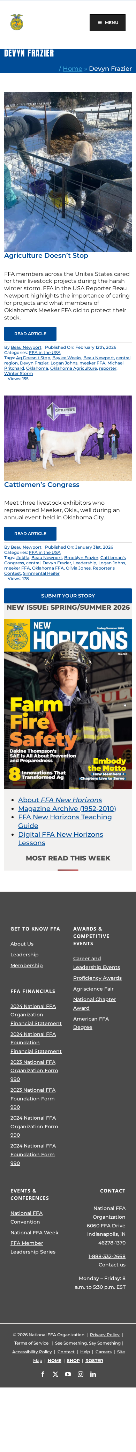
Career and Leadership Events (96, 962)
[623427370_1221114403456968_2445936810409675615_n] (68, 95)
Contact (66, 1351)
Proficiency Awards (97, 978)
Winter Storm (18, 373)
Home (72, 68)
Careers (104, 1351)
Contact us (112, 1265)
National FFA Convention (26, 1217)
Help (85, 1351)
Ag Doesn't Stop (33, 357)
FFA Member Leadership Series (32, 1247)
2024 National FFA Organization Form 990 (34, 1126)
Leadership (84, 562)
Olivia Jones (78, 568)
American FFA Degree (91, 1023)
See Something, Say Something (88, 1343)
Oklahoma (37, 368)
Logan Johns (64, 363)
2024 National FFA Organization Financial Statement (36, 1014)
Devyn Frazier (34, 363)
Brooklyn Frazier (81, 557)
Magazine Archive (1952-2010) (67, 809)
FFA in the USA (45, 352)
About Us (21, 944)
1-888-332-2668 (107, 1256)
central (33, 562)
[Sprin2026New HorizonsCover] (68, 622)
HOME (54, 1360)
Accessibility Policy (32, 1351)
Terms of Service (31, 1343)
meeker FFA (92, 363)
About (60, 800)
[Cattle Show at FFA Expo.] (68, 399)
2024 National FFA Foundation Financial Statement (36, 1042)
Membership (26, 965)
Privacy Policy (105, 1334)
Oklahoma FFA (48, 568)
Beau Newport (26, 347)
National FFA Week (34, 1232)
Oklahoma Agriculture (73, 368)
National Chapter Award (94, 1003)
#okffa (22, 557)
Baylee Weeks (66, 357)
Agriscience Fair (93, 989)
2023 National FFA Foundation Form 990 (32, 1098)
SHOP (73, 1360)
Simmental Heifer (41, 573)
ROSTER (94, 1360)
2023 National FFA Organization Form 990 (34, 1070)
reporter (107, 368)
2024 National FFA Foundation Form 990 (33, 1154)
